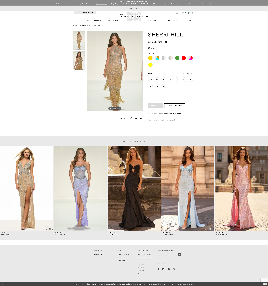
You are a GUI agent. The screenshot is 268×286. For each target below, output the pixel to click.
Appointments (101, 4)
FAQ (139, 273)
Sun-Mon (121, 261)
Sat (119, 258)
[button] (177, 13)
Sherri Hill (83, 25)
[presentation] (26, 188)
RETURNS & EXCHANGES (145, 257)
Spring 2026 (95, 25)
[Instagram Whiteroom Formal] (163, 269)
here (191, 284)
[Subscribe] (179, 254)
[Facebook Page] (158, 269)
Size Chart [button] (187, 73)
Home (75, 25)
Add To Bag (155, 105)
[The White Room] (134, 16)
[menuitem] (94, 21)
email (159, 120)
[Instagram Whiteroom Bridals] (169, 269)
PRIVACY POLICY (143, 261)
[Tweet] (131, 118)
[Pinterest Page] (174, 269)
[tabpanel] (79, 41)
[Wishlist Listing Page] (189, 13)
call (154, 120)
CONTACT (141, 270)
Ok (265, 284)
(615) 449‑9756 (108, 254)
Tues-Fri (121, 254)
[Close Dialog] (2, 284)
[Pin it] (136, 118)
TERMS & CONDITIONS (145, 254)
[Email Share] (141, 118)
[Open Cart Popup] (192, 13)
